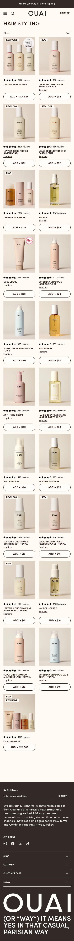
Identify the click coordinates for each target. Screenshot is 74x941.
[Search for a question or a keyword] (12, 13)
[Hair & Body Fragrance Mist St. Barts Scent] (55, 387)
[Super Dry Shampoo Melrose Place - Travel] (19, 647)
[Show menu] (5, 13)
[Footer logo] (37, 902)
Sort (68, 33)
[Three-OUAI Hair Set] (19, 189)
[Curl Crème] (19, 253)
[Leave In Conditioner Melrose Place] (55, 56)
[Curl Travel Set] (19, 713)
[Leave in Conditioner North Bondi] (19, 123)
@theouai (9, 837)
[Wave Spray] (55, 320)
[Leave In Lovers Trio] (19, 56)
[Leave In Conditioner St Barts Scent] (55, 123)
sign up (63, 796)
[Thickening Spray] (55, 453)
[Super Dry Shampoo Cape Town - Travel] (55, 647)
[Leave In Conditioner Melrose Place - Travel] (55, 513)
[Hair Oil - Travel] (55, 580)
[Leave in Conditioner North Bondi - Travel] (19, 513)
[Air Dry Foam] (19, 453)
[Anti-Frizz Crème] (19, 387)
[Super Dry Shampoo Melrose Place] (55, 253)
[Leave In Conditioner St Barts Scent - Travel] (19, 580)
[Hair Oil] (55, 189)
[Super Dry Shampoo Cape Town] (19, 320)
